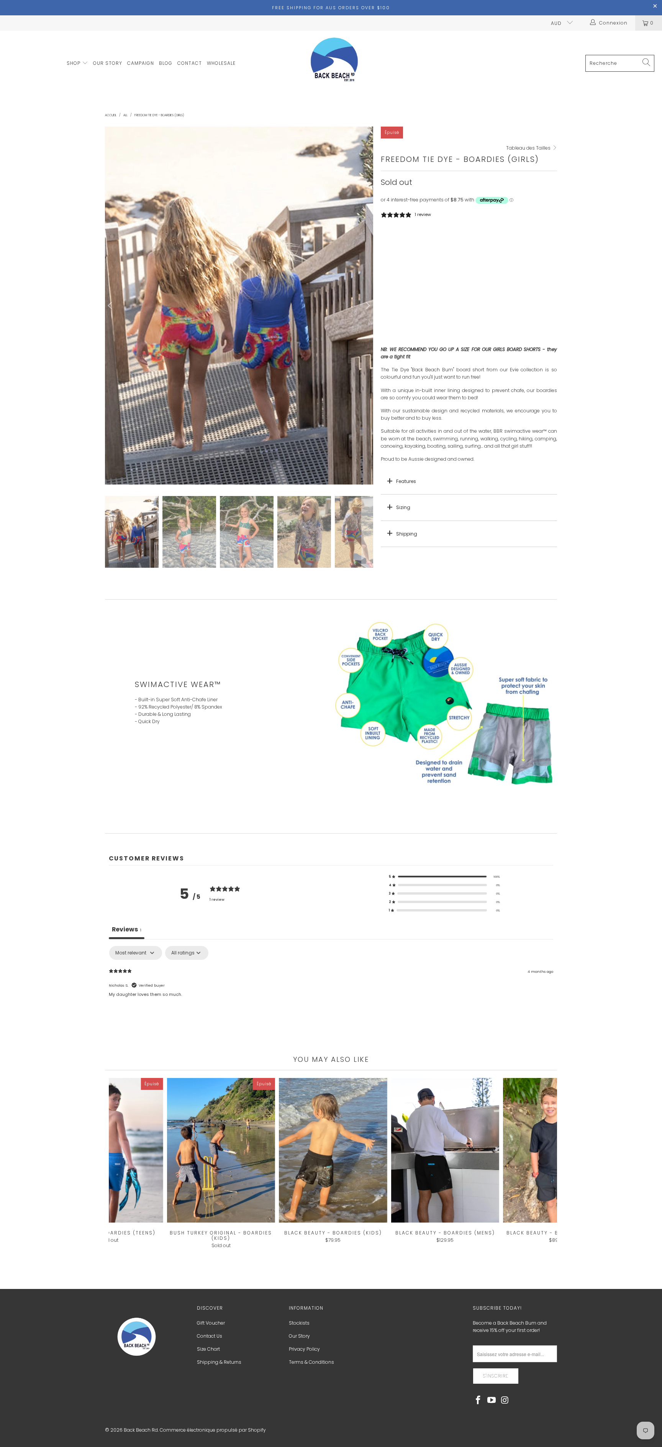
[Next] (367, 306)
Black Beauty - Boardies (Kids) (333, 1150)
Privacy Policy (304, 1349)
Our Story (299, 1336)
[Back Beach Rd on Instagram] (505, 1401)
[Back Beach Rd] (335, 63)
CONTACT (189, 63)
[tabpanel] (331, 995)
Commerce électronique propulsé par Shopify (213, 1430)
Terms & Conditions (311, 1362)
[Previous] (111, 306)
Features (406, 481)
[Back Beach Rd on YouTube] (492, 1401)
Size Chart (208, 1349)
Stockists (299, 1323)
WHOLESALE (221, 63)
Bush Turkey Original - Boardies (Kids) (221, 1150)
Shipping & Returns (219, 1362)
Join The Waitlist (469, 333)
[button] (444, 876)
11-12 (452, 241)
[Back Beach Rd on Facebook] (478, 1401)
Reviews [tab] (126, 929)
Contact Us (209, 1336)
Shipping (406, 534)
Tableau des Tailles (529, 148)
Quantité (391, 262)
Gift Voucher (211, 1323)
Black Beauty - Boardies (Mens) (445, 1150)
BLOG (165, 63)
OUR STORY (107, 63)
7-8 (409, 241)
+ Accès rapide (332, 1166)
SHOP (74, 63)
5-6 (389, 241)
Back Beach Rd (141, 1430)
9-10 (430, 241)
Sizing (403, 507)
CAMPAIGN (140, 63)
